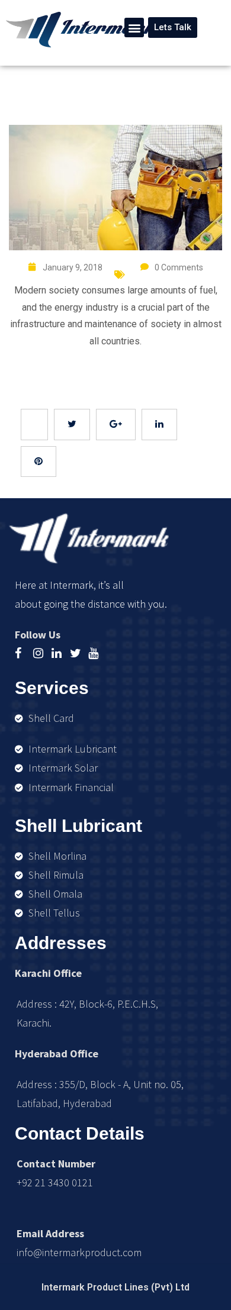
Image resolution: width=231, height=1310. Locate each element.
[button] (134, 27)
